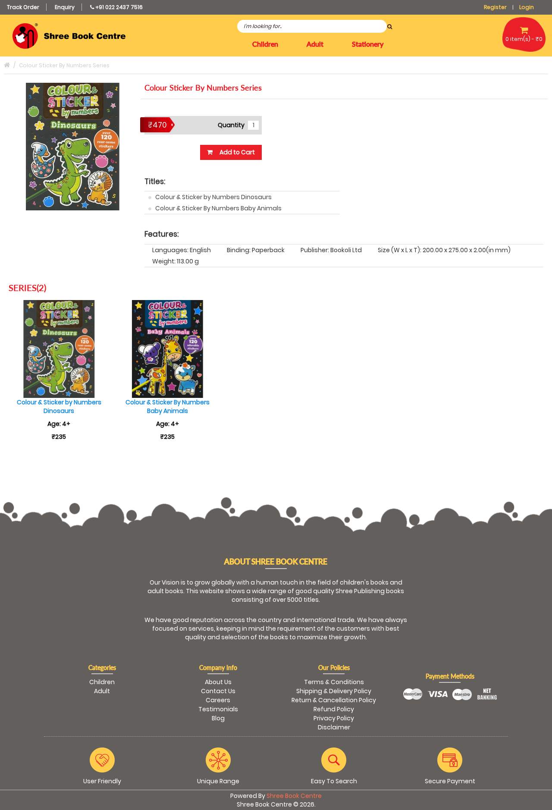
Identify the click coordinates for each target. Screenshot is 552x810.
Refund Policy (334, 709)
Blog (218, 718)
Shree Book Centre (294, 795)
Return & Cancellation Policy (334, 700)
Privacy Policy (334, 718)
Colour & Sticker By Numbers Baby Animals (218, 208)
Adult (102, 691)
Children (102, 682)
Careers (218, 700)
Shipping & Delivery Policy (333, 691)
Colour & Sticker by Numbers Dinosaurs (213, 197)
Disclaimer (334, 727)
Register (495, 7)
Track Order (23, 7)
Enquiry (65, 7)
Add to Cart (236, 152)
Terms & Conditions (334, 682)
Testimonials (218, 709)
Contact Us (218, 691)
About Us (218, 682)
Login (526, 7)
